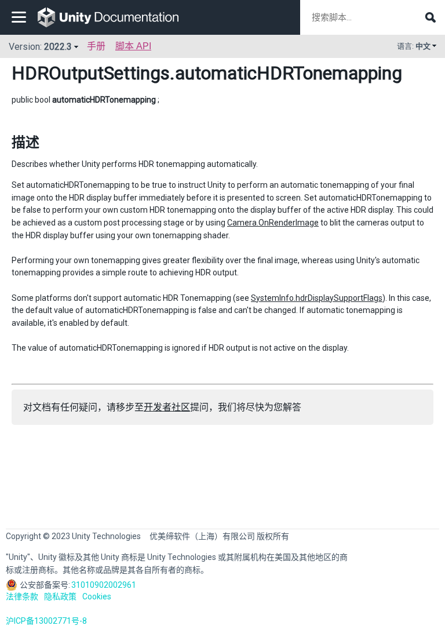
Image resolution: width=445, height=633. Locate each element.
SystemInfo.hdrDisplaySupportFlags (316, 298)
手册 (96, 46)
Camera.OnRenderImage (273, 222)
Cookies (96, 596)
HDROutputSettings (91, 73)
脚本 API (133, 46)
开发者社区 (167, 407)
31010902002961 (103, 585)
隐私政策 (60, 596)
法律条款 (22, 596)
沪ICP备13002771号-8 (46, 620)
